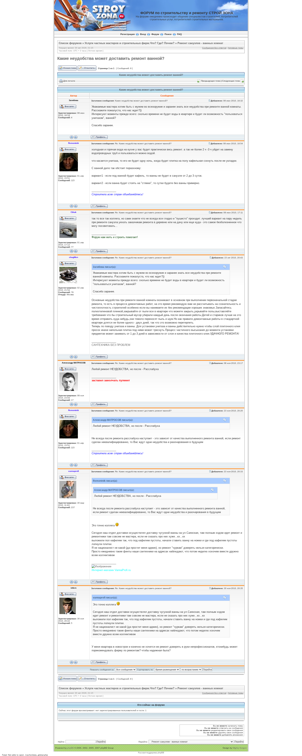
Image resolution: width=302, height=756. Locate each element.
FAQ (179, 34)
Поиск (168, 34)
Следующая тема (231, 81)
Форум (155, 34)
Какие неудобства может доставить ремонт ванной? (110, 58)
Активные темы (235, 48)
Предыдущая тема (210, 81)
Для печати (69, 81)
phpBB (70, 748)
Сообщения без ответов (214, 48)
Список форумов (70, 43)
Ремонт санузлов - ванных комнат (200, 43)
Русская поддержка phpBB (151, 752)
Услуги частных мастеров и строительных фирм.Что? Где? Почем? (129, 43)
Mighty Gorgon (240, 748)
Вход (143, 34)
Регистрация (127, 34)
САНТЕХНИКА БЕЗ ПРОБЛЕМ (111, 344)
